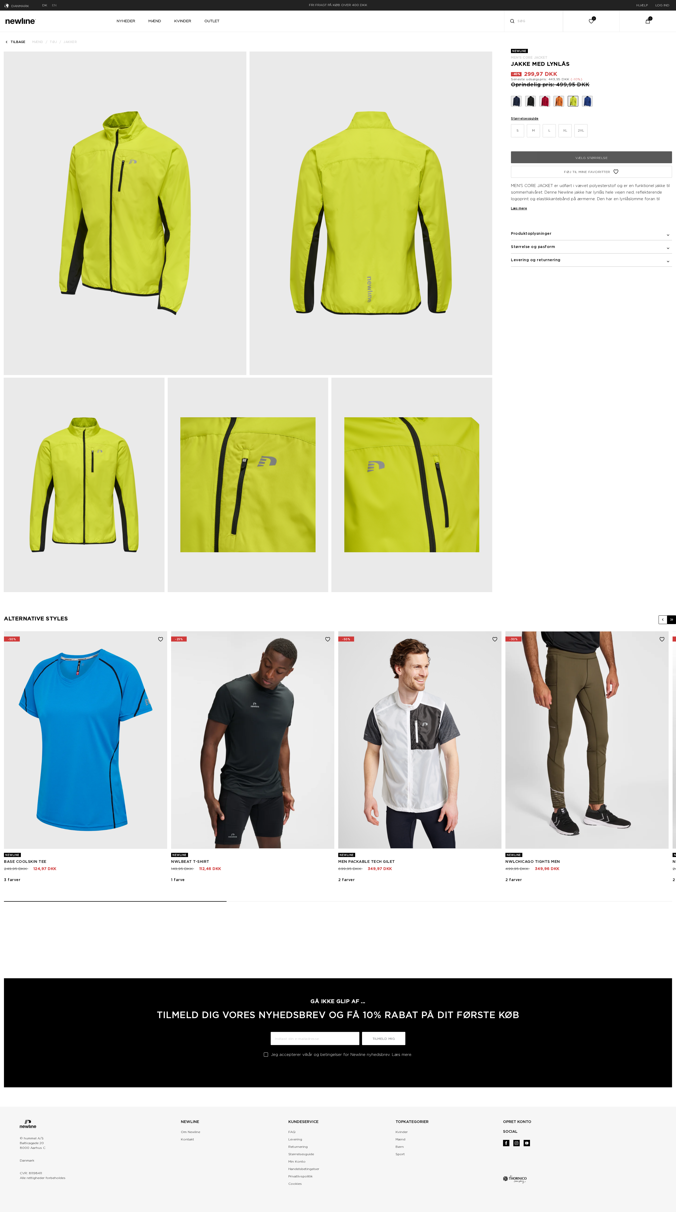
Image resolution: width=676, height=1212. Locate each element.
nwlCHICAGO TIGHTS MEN (532, 861)
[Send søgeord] (512, 22)
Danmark (20, 6)
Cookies (295, 1184)
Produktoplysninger (531, 233)
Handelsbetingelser (303, 1169)
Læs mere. (402, 1054)
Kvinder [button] (182, 21)
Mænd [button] (154, 21)
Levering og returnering (536, 260)
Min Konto (297, 1161)
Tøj (53, 42)
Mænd (37, 42)
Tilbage (18, 42)
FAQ (291, 1132)
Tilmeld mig (384, 1039)
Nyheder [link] (126, 21)
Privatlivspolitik (300, 1176)
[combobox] (533, 21)
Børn (400, 1147)
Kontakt (187, 1139)
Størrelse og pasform (533, 247)
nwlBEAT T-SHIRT (190, 861)
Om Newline (190, 1132)
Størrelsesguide (525, 118)
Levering (295, 1139)
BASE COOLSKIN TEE (25, 861)
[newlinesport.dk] (20, 20)
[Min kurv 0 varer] (648, 21)
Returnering (298, 1147)
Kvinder (402, 1132)
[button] (663, 619)
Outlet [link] (211, 21)
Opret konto (517, 1122)
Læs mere (519, 208)
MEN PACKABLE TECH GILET (366, 861)
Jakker (70, 42)
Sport (400, 1154)
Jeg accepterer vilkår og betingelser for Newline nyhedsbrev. (341, 1054)
